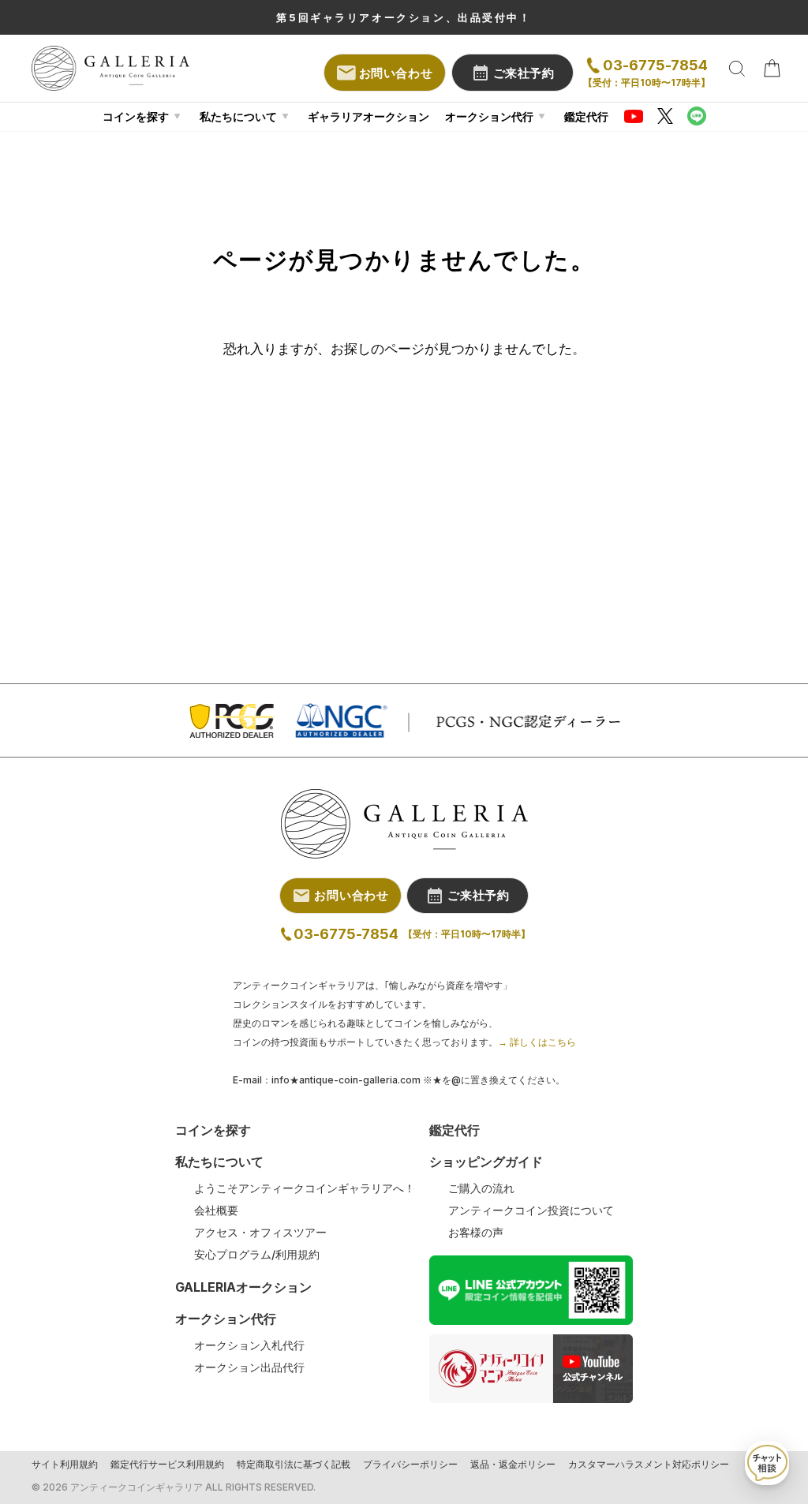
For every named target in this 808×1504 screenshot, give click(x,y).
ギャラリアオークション (368, 116)
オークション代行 (489, 116)
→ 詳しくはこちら (537, 1042)
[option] (404, 17)
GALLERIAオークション (243, 1287)
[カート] (772, 68)
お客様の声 (475, 1232)
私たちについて (238, 116)
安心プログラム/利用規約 (257, 1254)
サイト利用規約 (65, 1464)
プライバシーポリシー (410, 1464)
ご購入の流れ (481, 1188)
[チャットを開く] (767, 1463)
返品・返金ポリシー (513, 1464)
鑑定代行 (586, 116)
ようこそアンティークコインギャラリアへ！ (304, 1188)
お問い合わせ (396, 72)
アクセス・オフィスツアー (260, 1232)
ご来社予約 (524, 72)
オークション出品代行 (249, 1367)
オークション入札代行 (249, 1345)
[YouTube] (633, 116)
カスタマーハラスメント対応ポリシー (648, 1464)
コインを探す (136, 116)
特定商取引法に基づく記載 (293, 1464)
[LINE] (696, 116)
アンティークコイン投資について (531, 1210)
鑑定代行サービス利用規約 (167, 1464)
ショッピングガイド (486, 1161)
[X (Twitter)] (665, 116)
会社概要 (216, 1210)
